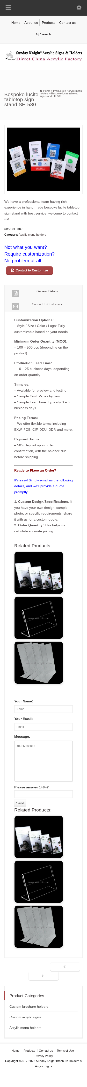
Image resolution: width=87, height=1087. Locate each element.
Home (16, 23)
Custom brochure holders (28, 1006)
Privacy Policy (44, 1056)
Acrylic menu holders (32, 234)
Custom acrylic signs (25, 1017)
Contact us (67, 23)
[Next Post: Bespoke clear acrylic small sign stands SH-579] (44, 976)
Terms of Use (65, 1050)
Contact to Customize (32, 270)
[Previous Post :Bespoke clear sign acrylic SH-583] (65, 967)
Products (48, 23)
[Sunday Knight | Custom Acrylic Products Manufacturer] (43, 60)
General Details (47, 291)
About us (31, 23)
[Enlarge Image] (43, 128)
